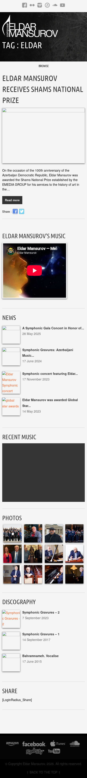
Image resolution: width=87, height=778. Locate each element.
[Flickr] (32, 5)
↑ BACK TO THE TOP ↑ (43, 772)
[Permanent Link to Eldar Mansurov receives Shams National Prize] (43, 135)
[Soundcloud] (55, 5)
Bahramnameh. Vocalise (40, 655)
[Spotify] (35, 752)
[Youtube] (62, 5)
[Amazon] (12, 744)
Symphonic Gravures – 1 (41, 634)
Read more (12, 200)
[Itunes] (47, 5)
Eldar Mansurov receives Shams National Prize (42, 89)
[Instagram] (39, 5)
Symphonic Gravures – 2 (41, 612)
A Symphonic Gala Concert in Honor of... (53, 328)
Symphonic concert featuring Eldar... (50, 373)
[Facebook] (24, 5)
